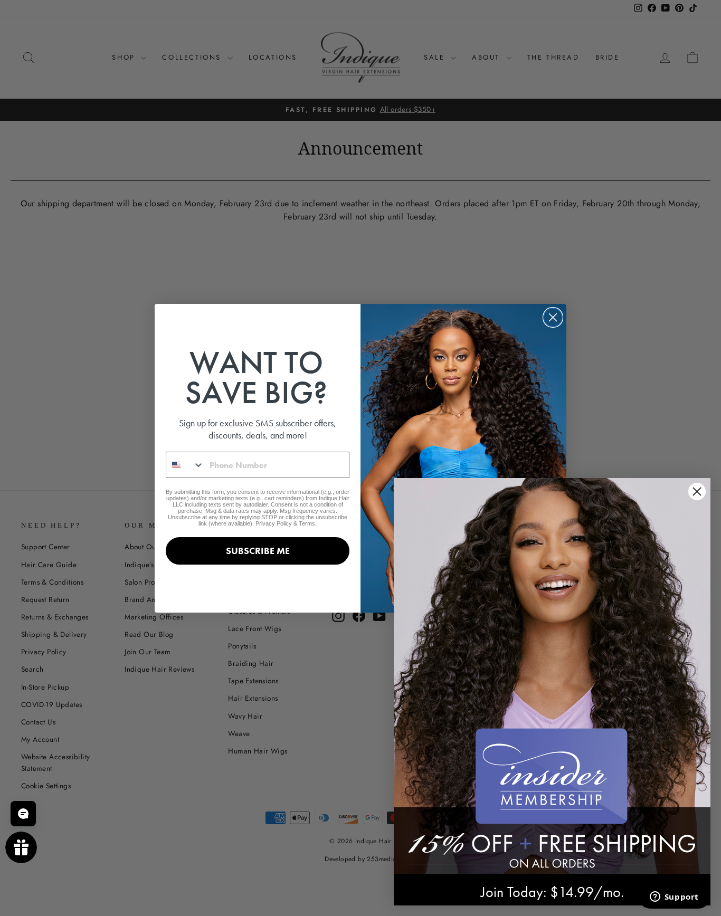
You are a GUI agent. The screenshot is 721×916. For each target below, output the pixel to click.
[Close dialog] (553, 317)
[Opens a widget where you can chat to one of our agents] (674, 897)
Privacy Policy (273, 523)
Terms (307, 523)
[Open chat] (23, 813)
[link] (552, 676)
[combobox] (185, 465)
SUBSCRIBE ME (258, 551)
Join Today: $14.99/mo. (552, 892)
